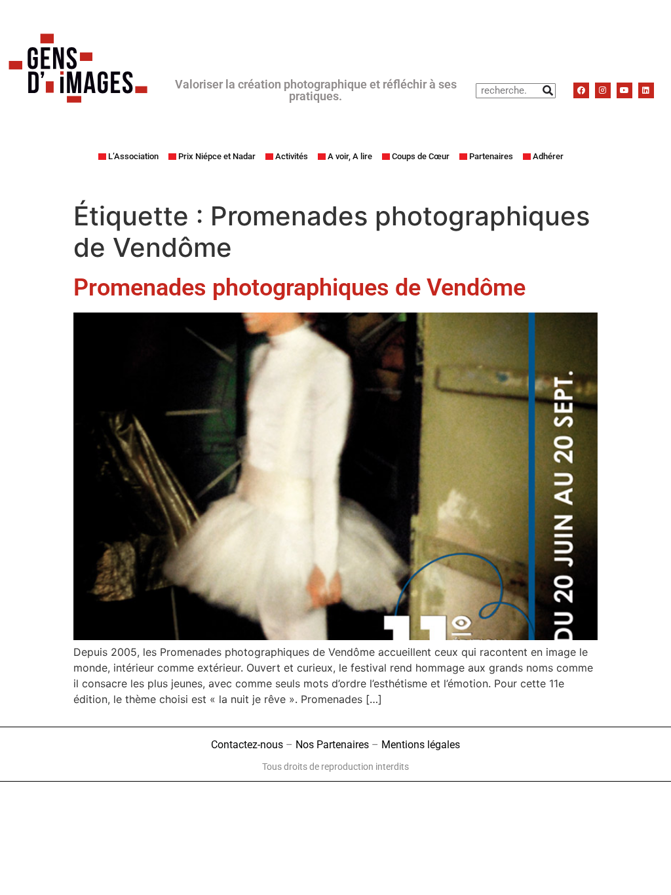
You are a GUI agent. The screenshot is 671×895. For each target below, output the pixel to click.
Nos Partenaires (332, 744)
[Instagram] (603, 90)
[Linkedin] (646, 90)
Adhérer (548, 156)
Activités (291, 156)
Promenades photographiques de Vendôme (299, 287)
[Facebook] (581, 90)
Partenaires (491, 156)
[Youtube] (624, 90)
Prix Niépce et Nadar (217, 156)
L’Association (133, 156)
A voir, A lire (350, 156)
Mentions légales (420, 744)
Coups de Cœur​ (421, 156)
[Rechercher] (547, 91)
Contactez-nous (247, 744)
